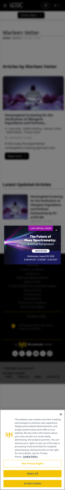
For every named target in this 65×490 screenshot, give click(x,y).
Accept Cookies (32, 483)
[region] (32, 450)
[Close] (61, 414)
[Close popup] (56, 230)
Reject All (32, 473)
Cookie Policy (30, 456)
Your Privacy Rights (32, 463)
